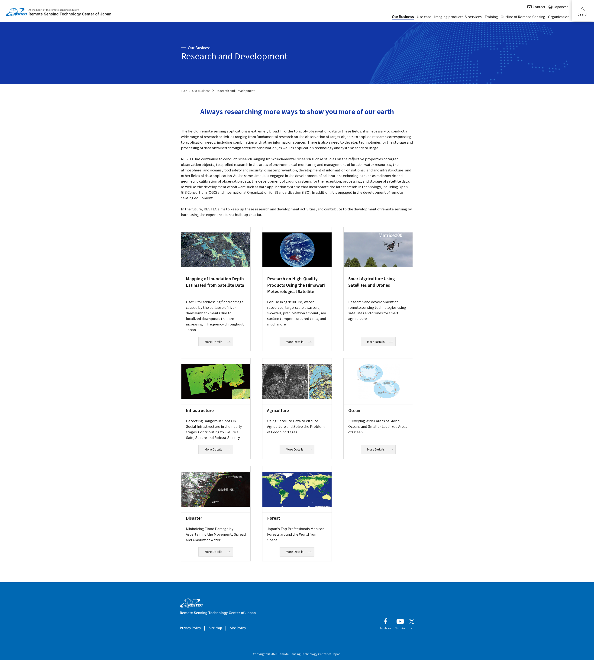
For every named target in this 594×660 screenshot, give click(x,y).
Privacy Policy (190, 627)
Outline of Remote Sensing (523, 16)
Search (583, 14)
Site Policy (238, 627)
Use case (424, 16)
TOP (184, 90)
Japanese (561, 7)
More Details (213, 341)
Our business (201, 90)
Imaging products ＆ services (458, 16)
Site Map (215, 627)
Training (491, 16)
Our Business (403, 16)
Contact (539, 7)
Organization (558, 16)
